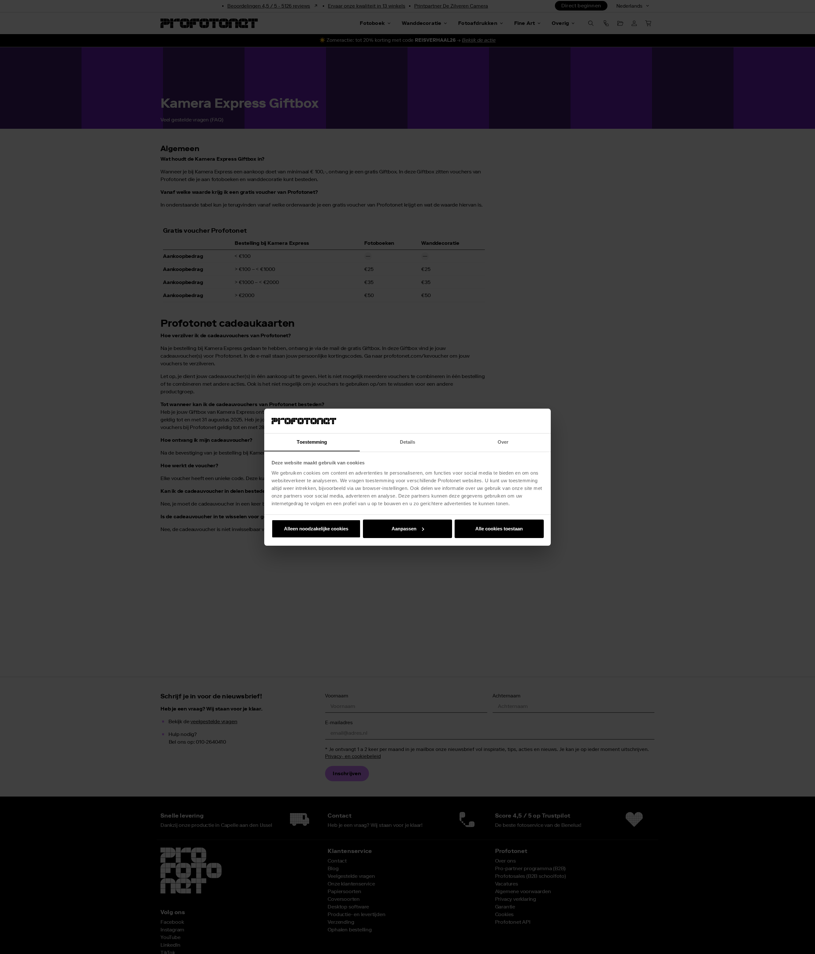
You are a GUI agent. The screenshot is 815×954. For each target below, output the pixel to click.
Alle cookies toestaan (499, 528)
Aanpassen (404, 528)
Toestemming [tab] (312, 441)
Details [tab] (407, 441)
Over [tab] (503, 441)
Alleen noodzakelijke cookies (316, 528)
